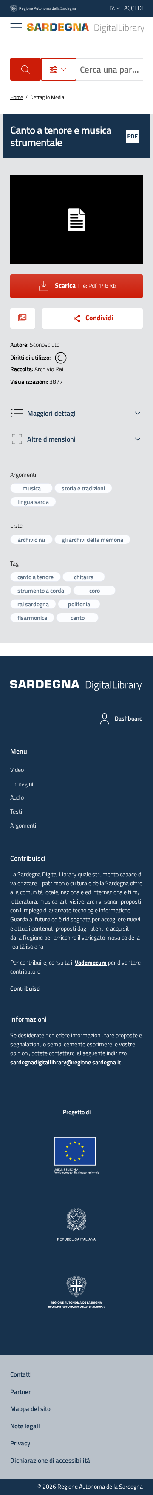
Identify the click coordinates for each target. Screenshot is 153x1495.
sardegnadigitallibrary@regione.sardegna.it (65, 1062)
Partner (20, 1391)
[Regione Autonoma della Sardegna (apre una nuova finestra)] (76, 1291)
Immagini (21, 783)
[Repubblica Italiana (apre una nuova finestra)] (76, 1224)
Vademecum (91, 962)
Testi (16, 811)
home (16, 97)
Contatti (21, 1374)
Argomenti (23, 825)
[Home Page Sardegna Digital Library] (86, 27)
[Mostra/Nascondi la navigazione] (16, 27)
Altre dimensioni (51, 439)
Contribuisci (25, 988)
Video (17, 769)
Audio (17, 797)
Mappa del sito (30, 1408)
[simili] (22, 318)
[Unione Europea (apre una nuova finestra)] (76, 1155)
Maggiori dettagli (52, 413)
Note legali (25, 1426)
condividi (99, 318)
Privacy (20, 1443)
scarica (99, 284)
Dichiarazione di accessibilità (50, 1460)
